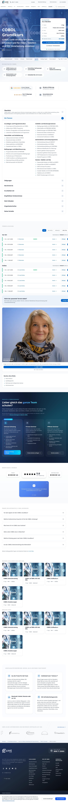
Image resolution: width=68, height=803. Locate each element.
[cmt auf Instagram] (15, 768)
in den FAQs (31, 551)
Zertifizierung (44, 6)
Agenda (54, 59)
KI (14, 6)
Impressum (58, 775)
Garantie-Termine (33, 761)
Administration (3, 6)
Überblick (4, 59)
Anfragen (63, 239)
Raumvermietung (42, 2)
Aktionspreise (32, 764)
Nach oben (7, 778)
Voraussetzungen (27, 59)
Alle (44, 230)
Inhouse (40, 59)
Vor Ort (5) (50, 230)
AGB (57, 767)
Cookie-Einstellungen (48, 798)
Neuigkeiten (45, 782)
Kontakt (33, 2)
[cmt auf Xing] (9, 768)
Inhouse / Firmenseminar (54, 45)
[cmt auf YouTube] (12, 768)
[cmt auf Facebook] (3, 768)
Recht (39, 6)
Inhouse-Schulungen (47, 770)
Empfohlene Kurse (33, 768)
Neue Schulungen (33, 766)
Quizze (30, 780)
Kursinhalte (10, 59)
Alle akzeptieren (60, 798)
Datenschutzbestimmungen (8, 800)
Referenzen (31, 784)
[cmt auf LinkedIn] (6, 768)
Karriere (44, 776)
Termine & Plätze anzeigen (54, 42)
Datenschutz (58, 773)
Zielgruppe (18, 59)
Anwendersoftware (20, 6)
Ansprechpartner (46, 761)
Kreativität (27, 6)
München (21, 239)
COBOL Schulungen (7, 25)
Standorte (44, 768)
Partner (44, 766)
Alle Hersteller (32, 774)
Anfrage (57, 765)
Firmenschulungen (46, 772)
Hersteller (50, 6)
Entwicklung (10, 6)
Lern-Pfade (31, 776)
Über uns (44, 764)
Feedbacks (31, 778)
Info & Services (53, 2)
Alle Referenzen (61, 727)
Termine (34, 59)
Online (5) (57, 230)
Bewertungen (48, 59)
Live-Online (22, 270)
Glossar (30, 782)
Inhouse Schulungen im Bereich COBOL (19, 414)
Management (33, 6)
